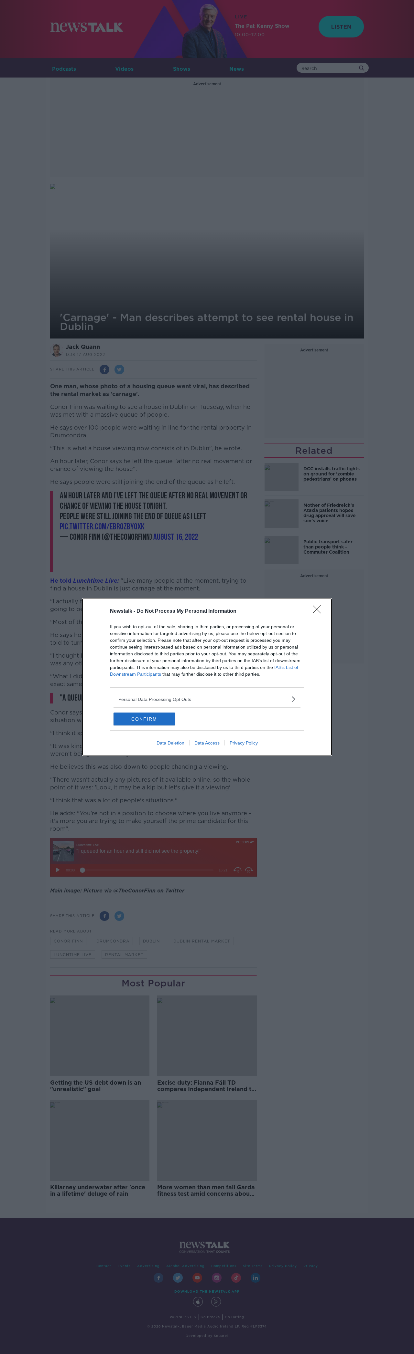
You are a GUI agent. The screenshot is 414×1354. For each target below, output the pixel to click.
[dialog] (207, 677)
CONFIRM (144, 719)
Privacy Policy (244, 742)
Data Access (207, 742)
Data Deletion (170, 742)
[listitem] (207, 699)
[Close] (319, 611)
